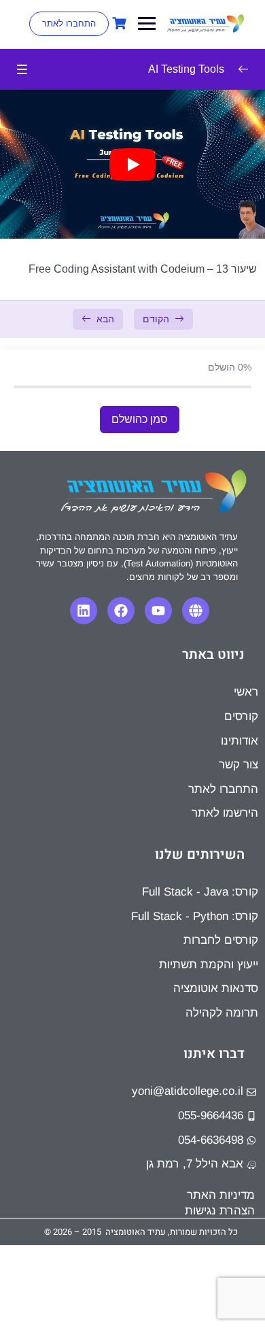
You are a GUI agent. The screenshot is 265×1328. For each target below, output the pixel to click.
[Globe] (195, 610)
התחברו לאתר (69, 23)
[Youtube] (158, 610)
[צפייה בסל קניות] (117, 23)
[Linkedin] (83, 610)
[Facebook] (121, 610)
